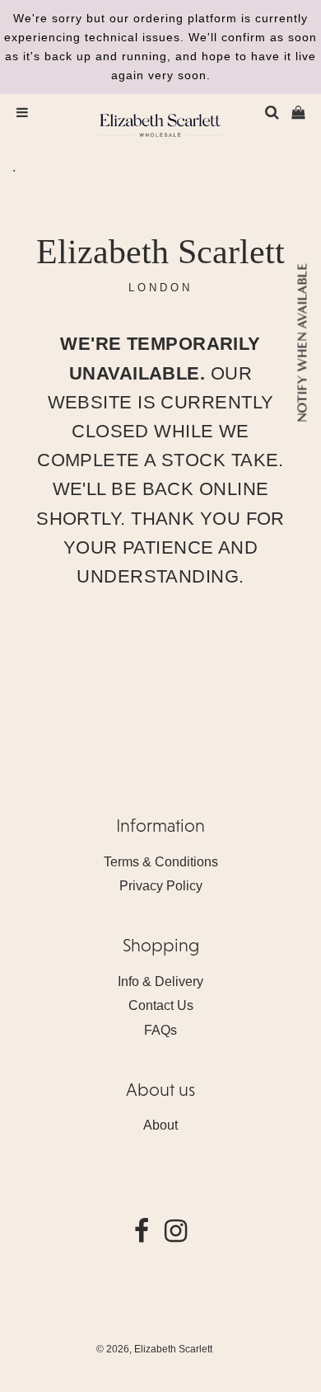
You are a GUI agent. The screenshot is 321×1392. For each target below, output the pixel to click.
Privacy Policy (160, 886)
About (160, 1125)
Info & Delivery (160, 981)
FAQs (160, 1030)
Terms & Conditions (161, 862)
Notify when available (301, 342)
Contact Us (160, 1005)
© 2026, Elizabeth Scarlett (154, 1349)
